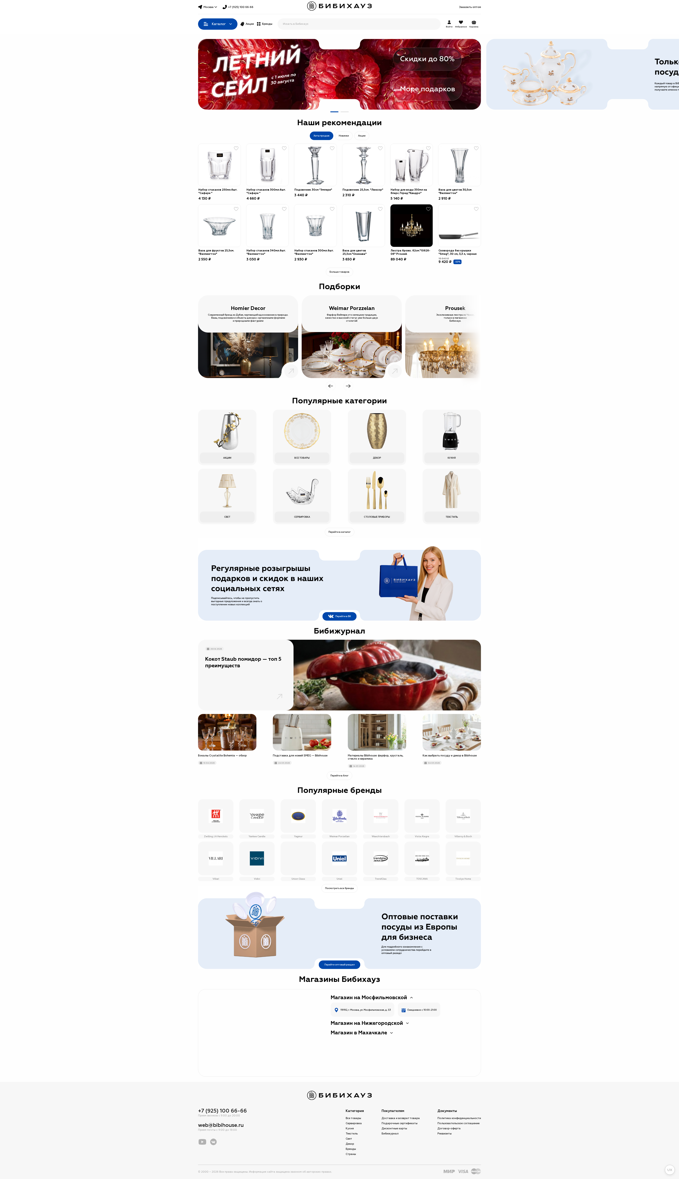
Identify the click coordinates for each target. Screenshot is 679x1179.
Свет (349, 1138)
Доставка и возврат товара (401, 1118)
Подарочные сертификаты (399, 1123)
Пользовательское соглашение (458, 1123)
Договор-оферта (449, 1128)
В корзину (233, 179)
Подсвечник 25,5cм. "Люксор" (363, 189)
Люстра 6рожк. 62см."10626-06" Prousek (410, 252)
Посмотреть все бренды (339, 888)
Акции (250, 24)
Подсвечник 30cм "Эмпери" (313, 189)
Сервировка (354, 1123)
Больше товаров (339, 272)
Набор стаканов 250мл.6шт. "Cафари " (217, 191)
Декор (350, 1144)
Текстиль (352, 1133)
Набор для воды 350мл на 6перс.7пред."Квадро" (409, 191)
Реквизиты (444, 1133)
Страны (351, 1154)
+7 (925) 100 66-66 (240, 7)
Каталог (219, 24)
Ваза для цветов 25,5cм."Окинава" (355, 252)
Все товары (353, 1118)
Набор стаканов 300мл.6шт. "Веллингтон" (314, 252)
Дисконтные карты (394, 1128)
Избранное (461, 27)
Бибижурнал (390, 1133)
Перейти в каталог (340, 532)
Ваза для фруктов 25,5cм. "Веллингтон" (216, 252)
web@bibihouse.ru (221, 1125)
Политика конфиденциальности (459, 1118)
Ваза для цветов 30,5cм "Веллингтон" (455, 191)
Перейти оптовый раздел (339, 964)
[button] (334, 111)
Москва (209, 7)
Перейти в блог (339, 775)
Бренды (267, 24)
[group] (339, 74)
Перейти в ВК (343, 616)
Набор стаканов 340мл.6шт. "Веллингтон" (266, 252)
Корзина (473, 24)
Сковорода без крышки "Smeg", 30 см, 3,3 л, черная (458, 252)
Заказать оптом (470, 7)
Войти (449, 27)
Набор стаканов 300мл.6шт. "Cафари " (266, 191)
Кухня (350, 1128)
